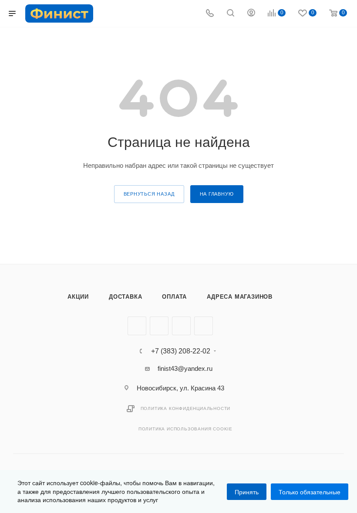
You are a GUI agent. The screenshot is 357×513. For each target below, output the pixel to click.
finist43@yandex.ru (185, 368)
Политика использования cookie (185, 428)
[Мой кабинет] (251, 13)
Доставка (125, 296)
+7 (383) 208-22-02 (180, 351)
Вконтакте (137, 325)
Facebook (159, 325)
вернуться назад (149, 194)
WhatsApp (203, 325)
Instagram (181, 325)
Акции (78, 296)
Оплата (174, 296)
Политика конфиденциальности (186, 408)
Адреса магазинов (240, 296)
